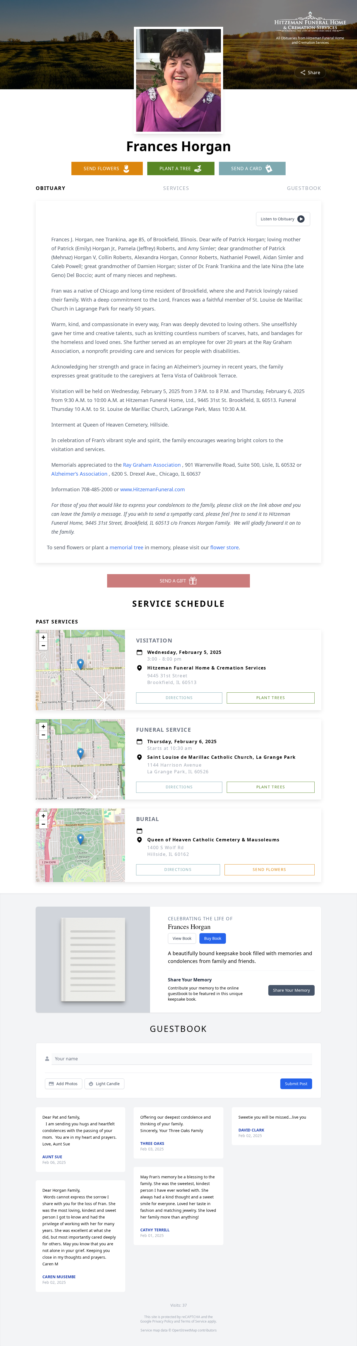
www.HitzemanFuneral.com (152, 489)
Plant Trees (270, 697)
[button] (80, 664)
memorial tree (126, 547)
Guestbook (304, 188)
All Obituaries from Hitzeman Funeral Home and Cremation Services (310, 40)
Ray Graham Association (152, 464)
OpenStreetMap (184, 1330)
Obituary (50, 188)
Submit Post (296, 1083)
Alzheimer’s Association (80, 473)
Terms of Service (194, 1321)
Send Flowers (269, 869)
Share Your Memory (291, 990)
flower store (224, 547)
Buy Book (212, 938)
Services (176, 188)
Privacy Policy (162, 1321)
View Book (182, 938)
